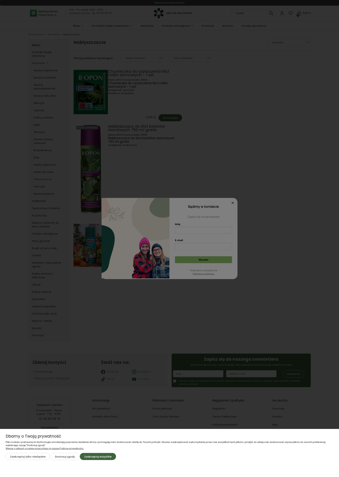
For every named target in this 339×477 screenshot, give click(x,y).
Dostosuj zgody (65, 456)
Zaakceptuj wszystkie (98, 456)
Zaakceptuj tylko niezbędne (28, 456)
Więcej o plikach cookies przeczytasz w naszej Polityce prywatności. (45, 448)
